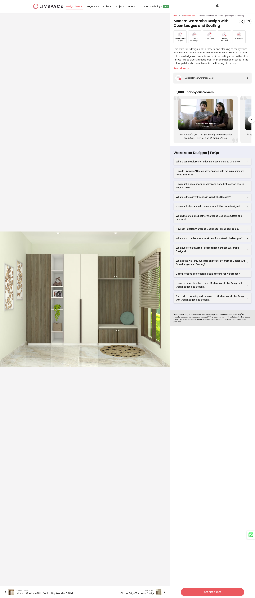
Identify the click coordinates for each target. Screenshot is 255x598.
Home (176, 16)
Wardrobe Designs (190, 16)
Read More (179, 68)
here (238, 315)
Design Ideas (73, 6)
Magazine (91, 6)
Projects (120, 6)
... (181, 16)
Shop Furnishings (153, 6)
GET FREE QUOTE (212, 592)
